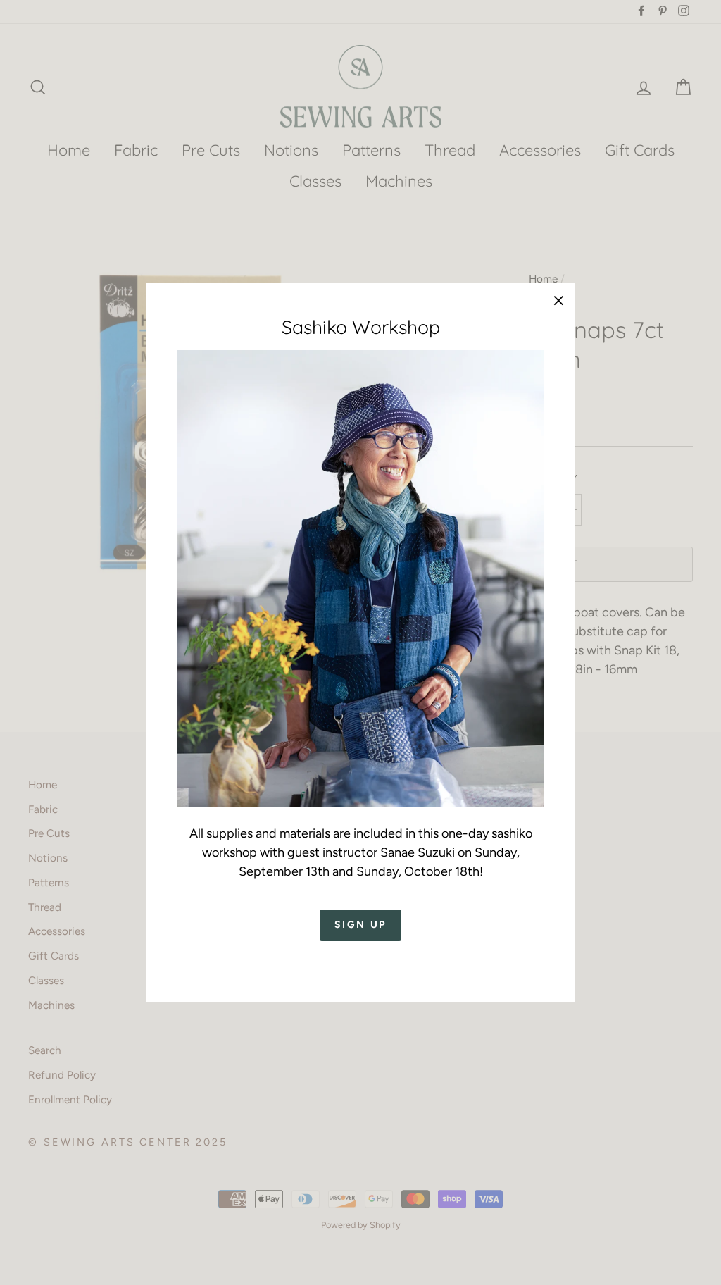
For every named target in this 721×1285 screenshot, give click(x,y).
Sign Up (360, 925)
